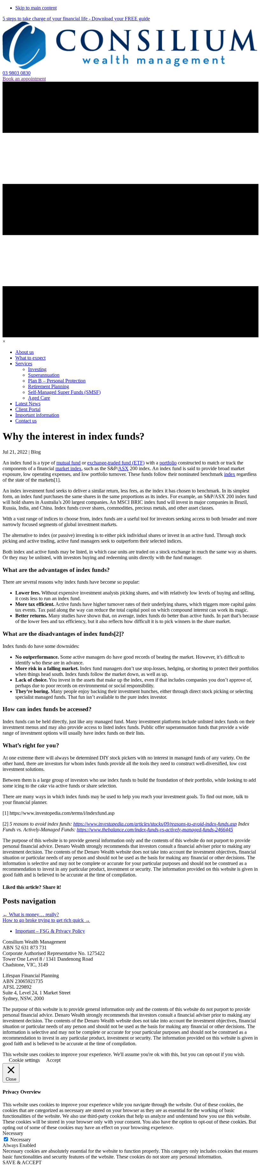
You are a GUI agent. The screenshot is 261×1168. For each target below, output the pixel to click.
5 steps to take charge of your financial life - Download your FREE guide (76, 18)
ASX (123, 468)
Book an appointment (24, 78)
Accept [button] (53, 1060)
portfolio (168, 462)
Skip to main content (36, 7)
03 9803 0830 (17, 73)
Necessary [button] (13, 1133)
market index (68, 468)
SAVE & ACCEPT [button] (22, 1162)
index (229, 474)
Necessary (20, 1139)
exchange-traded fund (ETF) (116, 462)
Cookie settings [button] (24, 1060)
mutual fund (68, 462)
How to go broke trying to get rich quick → (46, 920)
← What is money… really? (31, 914)
